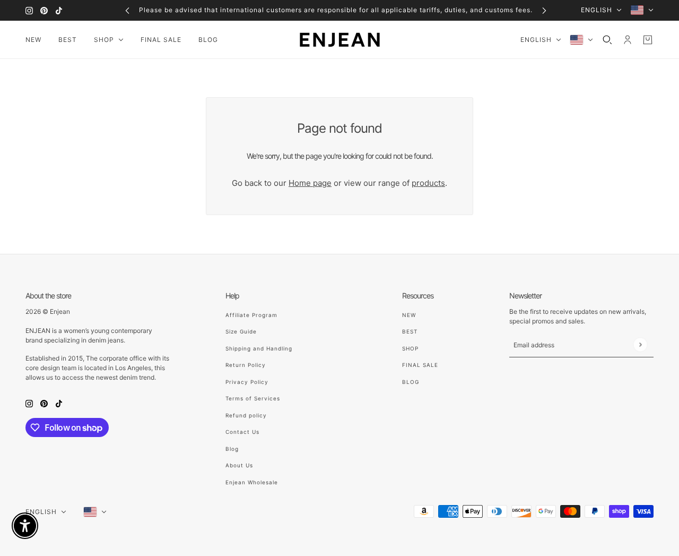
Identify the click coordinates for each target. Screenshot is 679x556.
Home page (310, 183)
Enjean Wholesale (251, 482)
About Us (239, 465)
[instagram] (29, 10)
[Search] (607, 40)
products (428, 183)
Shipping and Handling (258, 348)
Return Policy (245, 365)
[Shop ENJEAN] (340, 39)
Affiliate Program (251, 315)
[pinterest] (44, 10)
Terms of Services (252, 398)
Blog (232, 449)
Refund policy (246, 415)
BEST (409, 331)
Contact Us (242, 432)
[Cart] (648, 40)
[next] (544, 10)
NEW (409, 315)
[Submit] (640, 344)
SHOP (410, 348)
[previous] (127, 10)
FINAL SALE (420, 365)
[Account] (627, 40)
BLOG (410, 382)
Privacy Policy (246, 382)
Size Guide (241, 331)
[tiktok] (59, 10)
